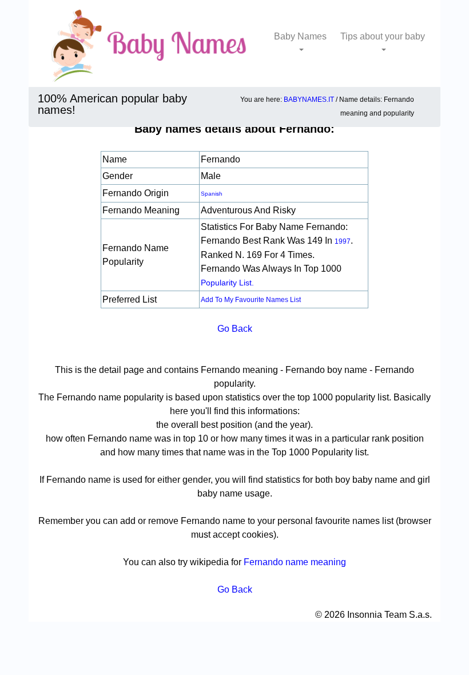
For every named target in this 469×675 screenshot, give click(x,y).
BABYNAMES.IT (309, 100)
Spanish (211, 193)
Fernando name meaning (295, 562)
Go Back (234, 328)
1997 (343, 241)
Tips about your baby (382, 36)
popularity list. (227, 282)
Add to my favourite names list (251, 300)
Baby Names (300, 36)
